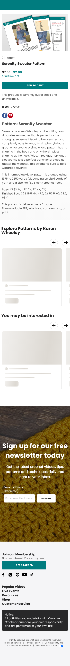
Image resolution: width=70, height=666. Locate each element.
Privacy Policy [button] (33, 643)
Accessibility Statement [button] (19, 645)
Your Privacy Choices (46, 645)
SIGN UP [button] (46, 498)
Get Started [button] (24, 565)
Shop (6, 600)
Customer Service (16, 604)
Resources (10, 595)
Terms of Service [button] (12, 643)
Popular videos (13, 587)
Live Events (10, 591)
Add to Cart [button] (35, 85)
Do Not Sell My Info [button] (54, 643)
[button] (4, 115)
